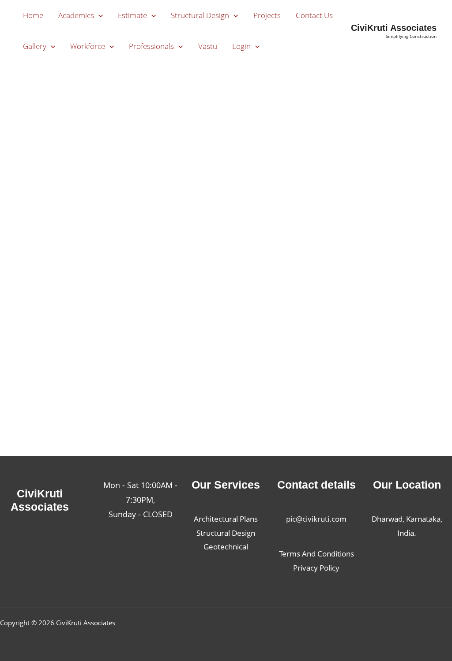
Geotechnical (225, 546)
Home (33, 15)
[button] (98, 15)
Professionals (151, 46)
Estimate (132, 15)
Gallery (34, 46)
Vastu (207, 46)
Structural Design (200, 15)
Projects (267, 15)
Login (241, 46)
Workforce (87, 46)
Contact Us (314, 15)
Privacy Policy (316, 568)
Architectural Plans (226, 519)
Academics (76, 15)
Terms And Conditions (316, 554)
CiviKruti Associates (394, 28)
